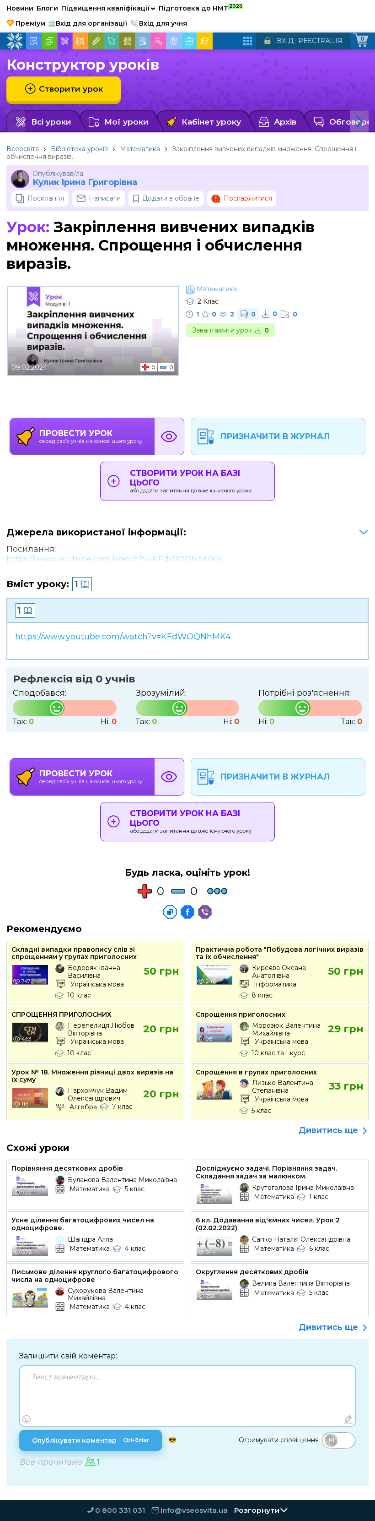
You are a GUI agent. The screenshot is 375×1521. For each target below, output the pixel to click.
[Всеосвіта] (14, 41)
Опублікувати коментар (90, 1440)
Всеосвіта (22, 149)
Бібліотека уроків (79, 149)
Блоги (47, 8)
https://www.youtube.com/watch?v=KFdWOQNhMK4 (114, 559)
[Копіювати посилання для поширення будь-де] (170, 912)
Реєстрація (320, 41)
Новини (19, 8)
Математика (140, 149)
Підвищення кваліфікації (108, 8)
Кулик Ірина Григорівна (84, 182)
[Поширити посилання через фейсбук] (187, 912)
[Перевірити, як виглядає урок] (169, 436)
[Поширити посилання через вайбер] (205, 912)
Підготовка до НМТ (200, 7)
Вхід (285, 41)
